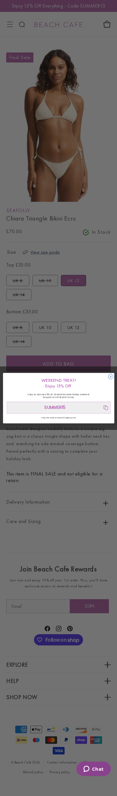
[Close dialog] (110, 376)
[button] (58, 408)
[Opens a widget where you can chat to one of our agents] (93, 769)
